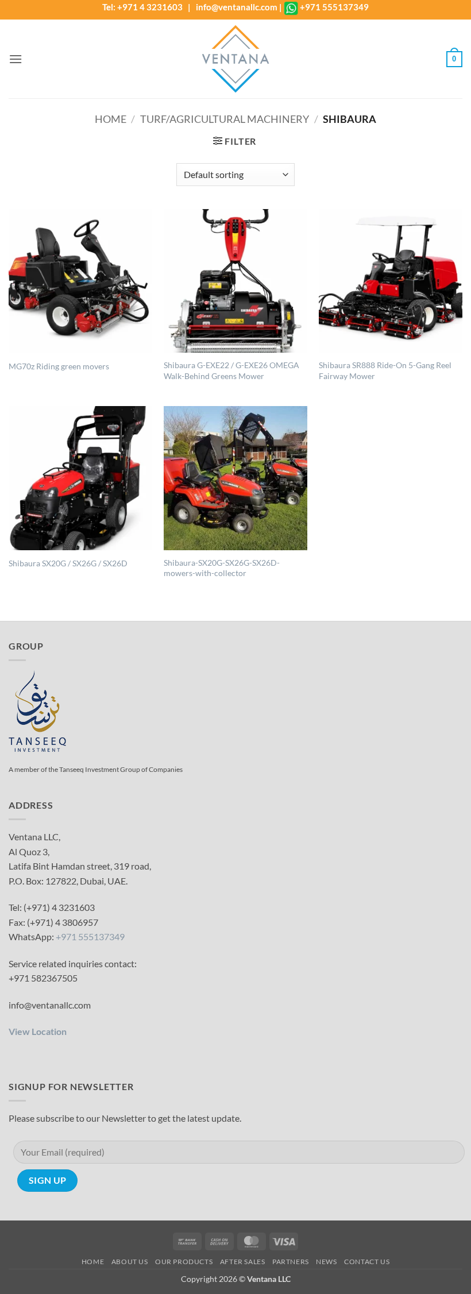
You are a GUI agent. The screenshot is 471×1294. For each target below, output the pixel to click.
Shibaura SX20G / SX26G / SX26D (68, 563)
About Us (129, 1261)
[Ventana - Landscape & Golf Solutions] (235, 59)
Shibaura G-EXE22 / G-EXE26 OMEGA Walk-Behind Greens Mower (231, 370)
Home (110, 119)
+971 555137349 (334, 7)
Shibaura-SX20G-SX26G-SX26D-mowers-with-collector (222, 568)
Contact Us (366, 1261)
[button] (15, 59)
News (326, 1261)
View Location (38, 1031)
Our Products (184, 1261)
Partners (290, 1261)
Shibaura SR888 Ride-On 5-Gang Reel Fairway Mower (385, 370)
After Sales (242, 1261)
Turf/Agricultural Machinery (224, 119)
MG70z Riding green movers (59, 366)
